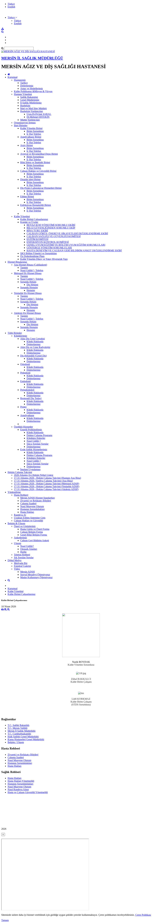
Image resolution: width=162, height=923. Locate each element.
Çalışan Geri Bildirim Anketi (34, 540)
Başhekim (25, 105)
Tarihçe (24, 82)
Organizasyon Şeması (25, 122)
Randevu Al (20, 515)
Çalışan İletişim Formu (31, 532)
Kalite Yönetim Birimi (31, 128)
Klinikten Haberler (36, 438)
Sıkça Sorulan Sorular (37, 443)
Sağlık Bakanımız (29, 97)
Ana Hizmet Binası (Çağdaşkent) (30, 264)
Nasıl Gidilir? (27, 546)
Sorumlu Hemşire (29, 287)
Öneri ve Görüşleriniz (25, 526)
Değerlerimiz (26, 85)
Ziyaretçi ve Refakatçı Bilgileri (35, 500)
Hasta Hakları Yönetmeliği (21, 781)
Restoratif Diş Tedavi (30, 398)
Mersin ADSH (27, 571)
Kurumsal (12, 77)
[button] (12, 17)
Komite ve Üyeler (29, 222)
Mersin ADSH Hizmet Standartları (37, 497)
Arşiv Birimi (26, 145)
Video (17, 569)
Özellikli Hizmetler (23, 426)
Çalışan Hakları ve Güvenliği (28, 520)
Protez (23, 407)
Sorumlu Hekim (28, 281)
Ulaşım (17, 543)
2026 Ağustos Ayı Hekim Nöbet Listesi (33, 475)
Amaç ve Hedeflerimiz (31, 88)
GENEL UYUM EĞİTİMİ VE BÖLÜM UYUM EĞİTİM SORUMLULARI (66, 245)
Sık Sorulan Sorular (24, 557)
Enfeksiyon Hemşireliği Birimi (35, 205)
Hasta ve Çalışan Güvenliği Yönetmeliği (28, 792)
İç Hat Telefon (34, 134)
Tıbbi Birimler (15, 333)
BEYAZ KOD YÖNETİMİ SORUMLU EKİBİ (51, 225)
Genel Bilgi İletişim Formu (33, 534)
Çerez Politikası (143, 915)
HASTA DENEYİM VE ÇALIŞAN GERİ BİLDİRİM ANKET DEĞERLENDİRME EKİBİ (74, 250)
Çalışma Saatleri (28, 503)
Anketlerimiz (20, 537)
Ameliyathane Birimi (30, 136)
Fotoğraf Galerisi (22, 566)
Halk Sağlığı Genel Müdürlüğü (23, 736)
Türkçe (11, 4)
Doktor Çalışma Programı (39, 435)
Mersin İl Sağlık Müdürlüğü (21, 731)
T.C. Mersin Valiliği (17, 728)
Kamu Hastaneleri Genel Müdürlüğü (26, 739)
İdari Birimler (20, 125)
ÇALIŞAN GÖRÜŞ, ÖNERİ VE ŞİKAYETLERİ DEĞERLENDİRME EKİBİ (67, 233)
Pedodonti (25, 372)
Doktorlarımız (33, 344)
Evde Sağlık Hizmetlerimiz (33, 449)
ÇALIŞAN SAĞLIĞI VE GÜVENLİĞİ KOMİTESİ (54, 236)
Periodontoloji (27, 389)
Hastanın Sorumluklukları (20, 783)
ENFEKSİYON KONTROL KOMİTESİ (48, 242)
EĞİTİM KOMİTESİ (37, 239)
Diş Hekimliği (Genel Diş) (33, 355)
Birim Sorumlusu (35, 131)
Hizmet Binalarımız (17, 262)
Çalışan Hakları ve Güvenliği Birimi (38, 171)
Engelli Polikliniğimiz (31, 429)
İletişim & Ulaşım (16, 523)
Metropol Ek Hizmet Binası (27, 273)
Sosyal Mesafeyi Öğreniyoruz (35, 574)
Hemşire (31, 290)
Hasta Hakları (27, 512)
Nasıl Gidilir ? (34, 441)
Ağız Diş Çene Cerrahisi (32, 338)
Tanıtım (24, 267)
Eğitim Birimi (27, 196)
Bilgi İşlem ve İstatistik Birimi (35, 162)
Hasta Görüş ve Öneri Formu (34, 529)
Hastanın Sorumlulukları (32, 509)
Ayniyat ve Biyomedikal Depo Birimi (39, 154)
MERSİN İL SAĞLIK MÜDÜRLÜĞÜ (32, 58)
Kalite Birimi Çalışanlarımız (34, 219)
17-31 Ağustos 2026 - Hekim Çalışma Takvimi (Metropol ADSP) (46, 483)
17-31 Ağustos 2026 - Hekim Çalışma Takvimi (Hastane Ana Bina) (47, 478)
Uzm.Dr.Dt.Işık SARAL (39, 114)
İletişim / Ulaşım (16, 742)
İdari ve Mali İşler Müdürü (33, 108)
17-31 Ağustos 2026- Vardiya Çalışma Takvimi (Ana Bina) (43, 480)
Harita (23, 551)
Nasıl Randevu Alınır (18, 789)
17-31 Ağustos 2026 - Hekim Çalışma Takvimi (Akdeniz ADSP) (46, 489)
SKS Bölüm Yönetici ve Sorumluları (38, 253)
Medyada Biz (20, 563)
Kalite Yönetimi (22, 216)
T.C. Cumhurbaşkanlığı (19, 733)
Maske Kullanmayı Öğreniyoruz (36, 577)
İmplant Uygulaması (30, 469)
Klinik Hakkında (35, 341)
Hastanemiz (20, 80)
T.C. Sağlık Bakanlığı (18, 725)
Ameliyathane (27, 415)
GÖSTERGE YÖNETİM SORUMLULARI (49, 247)
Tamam (5, 920)
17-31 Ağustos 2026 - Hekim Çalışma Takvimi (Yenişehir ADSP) (46, 486)
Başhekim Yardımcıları (31, 111)
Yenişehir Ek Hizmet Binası (28, 293)
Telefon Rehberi (22, 554)
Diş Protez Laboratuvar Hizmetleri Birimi (41, 188)
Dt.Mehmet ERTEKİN (38, 117)
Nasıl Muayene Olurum (32, 506)
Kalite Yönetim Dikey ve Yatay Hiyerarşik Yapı (44, 259)
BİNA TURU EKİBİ (37, 230)
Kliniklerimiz (20, 335)
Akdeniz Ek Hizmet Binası (27, 313)
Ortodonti (25, 364)
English (11, 6)
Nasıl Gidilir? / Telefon (31, 270)
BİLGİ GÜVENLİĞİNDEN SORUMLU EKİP (51, 227)
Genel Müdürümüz (29, 100)
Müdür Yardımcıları (30, 119)
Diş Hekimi (32, 284)
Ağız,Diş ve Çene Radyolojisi (35, 347)
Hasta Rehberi (21, 495)
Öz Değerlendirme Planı (32, 256)
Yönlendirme (14, 492)
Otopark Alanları (28, 549)
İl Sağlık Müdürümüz (31, 102)
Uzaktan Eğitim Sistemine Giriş (29, 517)
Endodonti (25, 381)
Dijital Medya (14, 560)
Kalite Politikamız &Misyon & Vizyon (33, 91)
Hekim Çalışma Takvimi (20, 472)
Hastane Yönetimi (23, 94)
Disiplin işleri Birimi (30, 179)
